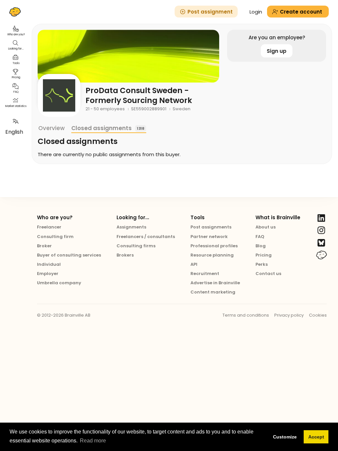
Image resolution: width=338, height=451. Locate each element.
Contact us (268, 273)
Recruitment (204, 273)
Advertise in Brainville (215, 283)
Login (256, 11)
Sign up (277, 51)
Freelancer (49, 227)
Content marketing (212, 292)
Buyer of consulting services (69, 255)
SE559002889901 (149, 109)
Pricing (263, 255)
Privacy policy (289, 315)
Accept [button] (316, 436)
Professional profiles (214, 246)
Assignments (131, 227)
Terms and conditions (245, 315)
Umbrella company (59, 283)
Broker (44, 246)
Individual (49, 264)
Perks (261, 264)
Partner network (209, 236)
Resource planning (212, 255)
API (193, 264)
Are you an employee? (277, 37)
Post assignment (210, 11)
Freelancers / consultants (146, 236)
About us (265, 227)
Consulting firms (136, 246)
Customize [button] (285, 436)
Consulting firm (55, 236)
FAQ (259, 236)
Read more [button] (93, 440)
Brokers (125, 255)
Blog (260, 246)
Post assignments (210, 227)
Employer (47, 273)
